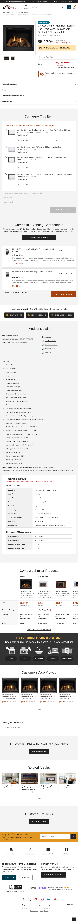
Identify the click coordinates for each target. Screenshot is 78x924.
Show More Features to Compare (39, 630)
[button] (37, 315)
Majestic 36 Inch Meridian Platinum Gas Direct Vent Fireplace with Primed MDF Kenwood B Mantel (47, 697)
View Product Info (22, 135)
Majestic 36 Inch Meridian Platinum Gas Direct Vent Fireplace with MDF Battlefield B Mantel (66, 697)
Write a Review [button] (43, 35)
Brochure (48, 352)
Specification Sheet (51, 345)
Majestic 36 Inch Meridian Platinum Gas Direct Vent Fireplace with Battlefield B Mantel (29, 697)
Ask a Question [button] (55, 35)
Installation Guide (50, 341)
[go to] (10, 685)
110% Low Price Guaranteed (39, 1)
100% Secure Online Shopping (63, 1)
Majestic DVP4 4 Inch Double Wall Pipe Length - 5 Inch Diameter (33, 250)
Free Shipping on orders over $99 (15, 1)
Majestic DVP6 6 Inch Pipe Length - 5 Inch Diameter (32, 272)
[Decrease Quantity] (46, 64)
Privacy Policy (44, 911)
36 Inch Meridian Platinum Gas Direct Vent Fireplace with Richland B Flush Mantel (27, 595)
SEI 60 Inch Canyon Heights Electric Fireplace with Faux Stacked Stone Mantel (45, 595)
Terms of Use (34, 911)
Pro (69, 7)
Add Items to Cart (63, 294)
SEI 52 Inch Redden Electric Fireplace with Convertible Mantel (62, 594)
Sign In (25, 877)
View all (39, 710)
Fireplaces (10, 12)
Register (9, 877)
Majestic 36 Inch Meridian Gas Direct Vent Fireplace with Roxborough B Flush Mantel (9, 697)
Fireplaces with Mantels (21, 12)
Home (3, 12)
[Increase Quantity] (51, 64)
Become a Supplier (53, 875)
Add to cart (62, 210)
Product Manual (50, 349)
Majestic (15, 335)
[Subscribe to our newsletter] (73, 836)
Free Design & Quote (39, 237)
